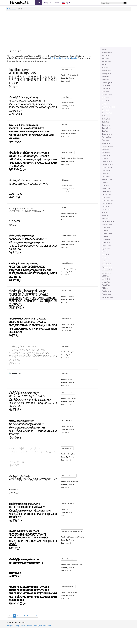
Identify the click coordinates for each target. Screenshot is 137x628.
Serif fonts (105, 237)
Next (35, 616)
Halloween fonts (107, 161)
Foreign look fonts (107, 146)
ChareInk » (65, 374)
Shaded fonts (106, 240)
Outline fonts (106, 209)
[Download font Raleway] (32, 354)
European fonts (107, 134)
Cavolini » (65, 125)
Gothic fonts (106, 152)
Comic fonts (105, 101)
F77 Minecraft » (67, 291)
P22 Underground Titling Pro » (72, 531)
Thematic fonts (106, 264)
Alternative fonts (107, 52)
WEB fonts (105, 288)
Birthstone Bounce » (68, 476)
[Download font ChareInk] (14, 373)
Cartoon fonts (106, 89)
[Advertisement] (68, 30)
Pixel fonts (105, 216)
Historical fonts (106, 170)
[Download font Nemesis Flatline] (32, 512)
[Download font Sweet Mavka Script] (32, 244)
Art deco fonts (106, 61)
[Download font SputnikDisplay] (32, 271)
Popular (56, 3)
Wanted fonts (106, 285)
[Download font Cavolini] (31, 133)
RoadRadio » (66, 318)
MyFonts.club (11, 9)
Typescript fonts (107, 267)
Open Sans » (66, 97)
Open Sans (66, 58)
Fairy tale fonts (106, 137)
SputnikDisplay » (67, 263)
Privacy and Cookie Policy (42, 626)
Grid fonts (105, 158)
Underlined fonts (107, 270)
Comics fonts (106, 104)
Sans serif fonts (107, 225)
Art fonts (104, 65)
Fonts (39, 3)
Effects (23, 626)
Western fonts (106, 294)
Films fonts (105, 140)
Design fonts (106, 116)
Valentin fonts (106, 279)
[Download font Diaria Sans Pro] (32, 401)
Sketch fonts (106, 243)
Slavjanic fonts (106, 246)
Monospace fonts (107, 200)
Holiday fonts (106, 173)
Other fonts (105, 206)
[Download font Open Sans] (32, 105)
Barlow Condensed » (69, 559)
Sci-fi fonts (105, 231)
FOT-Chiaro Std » (68, 69)
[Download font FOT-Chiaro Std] (32, 78)
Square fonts (106, 249)
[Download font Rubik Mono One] (32, 595)
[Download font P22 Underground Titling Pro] (32, 540)
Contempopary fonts (108, 107)
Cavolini (74, 58)
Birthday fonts (106, 74)
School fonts (106, 228)
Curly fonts (105, 110)
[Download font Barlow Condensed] (27, 567)
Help (17, 626)
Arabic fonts (105, 55)
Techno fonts (106, 258)
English (67, 3)
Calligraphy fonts (107, 83)
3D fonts (104, 49)
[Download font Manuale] (28, 188)
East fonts (105, 131)
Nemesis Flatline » (68, 503)
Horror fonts (106, 176)
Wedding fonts (106, 291)
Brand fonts (105, 77)
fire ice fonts (106, 143)
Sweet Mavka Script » (69, 235)
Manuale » (65, 180)
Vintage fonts (106, 282)
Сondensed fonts (107, 297)
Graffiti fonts (106, 155)
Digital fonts (105, 122)
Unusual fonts (106, 273)
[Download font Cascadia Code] (32, 161)
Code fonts (105, 98)
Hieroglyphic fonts (107, 167)
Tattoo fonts (105, 255)
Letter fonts (105, 185)
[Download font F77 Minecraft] (32, 299)
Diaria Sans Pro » (68, 393)
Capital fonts (106, 86)
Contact (29, 626)
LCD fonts (105, 182)
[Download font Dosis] (26, 216)
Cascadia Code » (67, 152)
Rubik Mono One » (68, 587)
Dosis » (64, 208)
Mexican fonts (106, 194)
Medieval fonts (106, 191)
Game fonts (105, 149)
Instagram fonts (107, 179)
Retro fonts (105, 219)
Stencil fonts (106, 252)
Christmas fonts (107, 95)
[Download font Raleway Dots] (32, 457)
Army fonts (105, 58)
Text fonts (105, 261)
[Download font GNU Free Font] (32, 429)
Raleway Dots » (67, 448)
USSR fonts (105, 276)
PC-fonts (104, 212)
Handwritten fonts (107, 164)
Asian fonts (105, 68)
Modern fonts (106, 197)
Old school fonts (107, 203)
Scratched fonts (107, 234)
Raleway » (65, 346)
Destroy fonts (106, 119)
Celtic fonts (105, 92)
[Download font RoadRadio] (32, 327)
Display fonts (106, 125)
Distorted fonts (106, 128)
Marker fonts (106, 188)
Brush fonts (105, 80)
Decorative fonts (107, 113)
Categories (47, 3)
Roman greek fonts (108, 222)
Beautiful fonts (106, 71)
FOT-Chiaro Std (55, 58)
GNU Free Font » (67, 420)
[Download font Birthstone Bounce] (32, 484)
